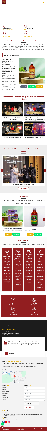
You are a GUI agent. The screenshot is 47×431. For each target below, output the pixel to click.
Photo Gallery (6, 391)
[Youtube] (6, 422)
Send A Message (29, 407)
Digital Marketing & (39, 428)
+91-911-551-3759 (7, 419)
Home (4, 387)
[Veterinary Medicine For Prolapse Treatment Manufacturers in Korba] (12, 216)
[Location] (23, 377)
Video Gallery (6, 393)
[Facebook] (3, 422)
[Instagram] (9, 422)
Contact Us (5, 397)
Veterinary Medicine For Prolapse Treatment (13, 228)
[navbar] (43, 2)
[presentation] (2, 170)
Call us (24, 86)
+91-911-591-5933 (14, 419)
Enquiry (40, 86)
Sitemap (5, 399)
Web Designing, (32, 428)
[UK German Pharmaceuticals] (4, 2)
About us (5, 389)
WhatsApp (32, 86)
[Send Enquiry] (2, 427)
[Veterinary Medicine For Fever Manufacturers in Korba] (34, 216)
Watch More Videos (23, 141)
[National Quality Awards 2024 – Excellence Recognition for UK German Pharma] (23, 169)
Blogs (4, 395)
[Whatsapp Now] (2, 423)
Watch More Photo (23, 188)
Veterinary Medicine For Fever (34, 228)
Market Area (5, 401)
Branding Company (20, 429)
